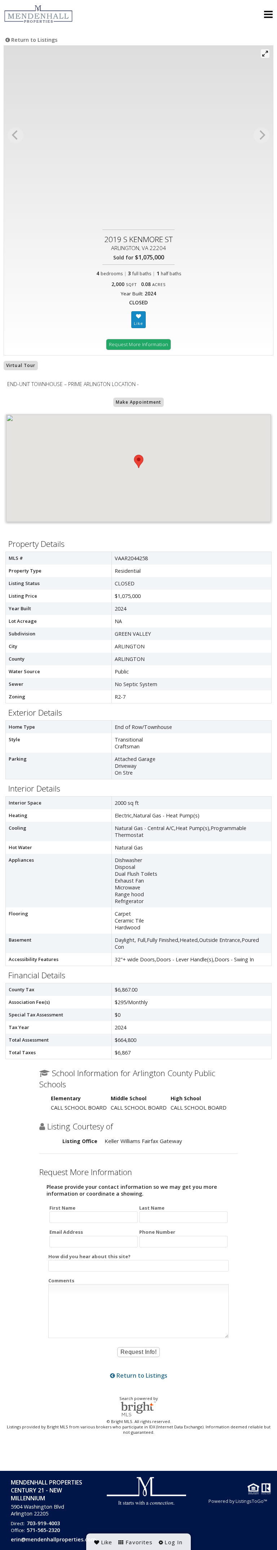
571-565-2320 (43, 1530)
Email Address (66, 1232)
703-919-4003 (43, 1523)
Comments (61, 1280)
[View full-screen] (265, 53)
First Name (62, 1208)
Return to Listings (33, 39)
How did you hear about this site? (89, 1256)
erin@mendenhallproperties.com (53, 1539)
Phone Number (157, 1232)
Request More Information (138, 344)
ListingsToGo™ (251, 1501)
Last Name (151, 1208)
